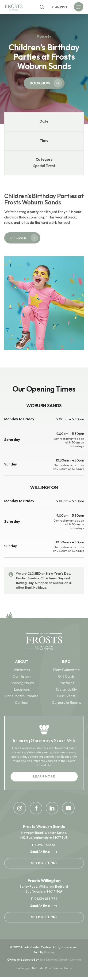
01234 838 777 (45, 899)
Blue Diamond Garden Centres (60, 959)
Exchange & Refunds (29, 968)
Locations (22, 689)
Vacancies (22, 669)
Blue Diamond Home (58, 968)
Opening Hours (22, 682)
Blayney (49, 952)
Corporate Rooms (66, 702)
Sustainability (66, 689)
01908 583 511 (46, 845)
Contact (21, 702)
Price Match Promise (21, 696)
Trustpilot (66, 682)
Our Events (66, 696)
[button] (78, 7)
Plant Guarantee (66, 669)
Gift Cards (66, 676)
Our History (21, 676)
